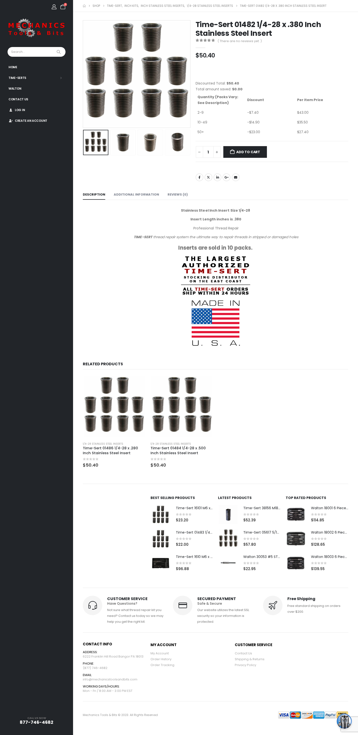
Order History (161, 659)
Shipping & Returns (249, 659)
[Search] (59, 52)
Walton (15, 88)
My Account (160, 653)
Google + (226, 177)
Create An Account (31, 121)
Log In (20, 110)
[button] (84, 74)
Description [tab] (94, 194)
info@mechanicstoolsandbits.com (110, 679)
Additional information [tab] (136, 194)
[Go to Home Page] (84, 6)
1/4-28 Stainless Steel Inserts (103, 444)
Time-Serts (17, 78)
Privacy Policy (245, 665)
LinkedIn (217, 177)
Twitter (208, 177)
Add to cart (248, 152)
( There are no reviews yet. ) (239, 41)
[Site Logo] (36, 28)
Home (13, 67)
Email (236, 177)
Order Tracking (162, 665)
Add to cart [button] (137, 383)
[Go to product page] (114, 406)
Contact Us (18, 99)
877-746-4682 (36, 722)
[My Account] (54, 7)
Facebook (199, 177)
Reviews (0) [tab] (178, 194)
